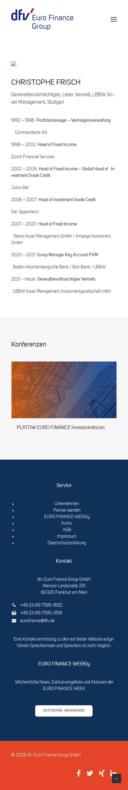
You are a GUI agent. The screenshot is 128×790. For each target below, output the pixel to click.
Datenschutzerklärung (67, 543)
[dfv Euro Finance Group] (42, 19)
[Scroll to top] (116, 778)
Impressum (66, 536)
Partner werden (66, 510)
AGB (67, 530)
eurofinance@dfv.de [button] (37, 621)
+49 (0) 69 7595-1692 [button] (41, 605)
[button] (113, 19)
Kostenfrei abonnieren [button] (64, 710)
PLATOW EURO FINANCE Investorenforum (61, 427)
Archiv (66, 523)
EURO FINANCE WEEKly (66, 517)
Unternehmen (67, 504)
